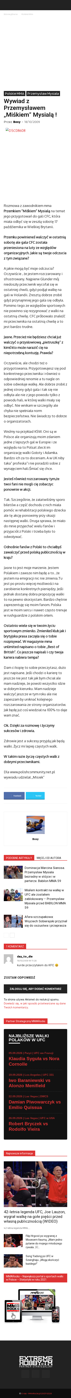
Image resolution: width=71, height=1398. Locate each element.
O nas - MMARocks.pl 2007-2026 (36, 1393)
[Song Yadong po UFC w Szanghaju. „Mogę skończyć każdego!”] (13, 1260)
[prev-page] (6, 935)
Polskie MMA (27, 14)
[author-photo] (36, 833)
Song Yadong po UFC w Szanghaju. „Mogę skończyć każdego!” (42, 1260)
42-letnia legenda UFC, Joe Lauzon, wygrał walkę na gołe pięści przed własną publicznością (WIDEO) (34, 1217)
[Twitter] (46, 1374)
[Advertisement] (35, 53)
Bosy (16, 122)
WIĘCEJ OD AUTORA (49, 857)
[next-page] (12, 935)
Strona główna (11, 14)
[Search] (65, 5)
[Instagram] (35, 1374)
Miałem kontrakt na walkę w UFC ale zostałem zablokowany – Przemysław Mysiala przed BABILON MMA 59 (45, 898)
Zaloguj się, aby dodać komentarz (35, 988)
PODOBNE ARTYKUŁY (19, 857)
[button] (6, 5)
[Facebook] (25, 1374)
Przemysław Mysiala (43, 93)
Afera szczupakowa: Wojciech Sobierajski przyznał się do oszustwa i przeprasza (46, 921)
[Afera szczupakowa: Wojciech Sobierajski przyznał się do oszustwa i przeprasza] (13, 921)
